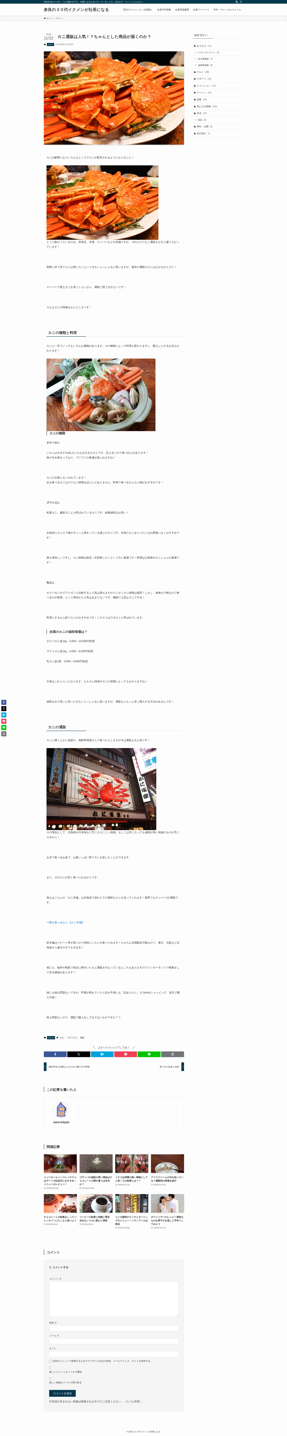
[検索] (241, 2)
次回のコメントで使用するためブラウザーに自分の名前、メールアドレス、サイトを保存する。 (103, 1361)
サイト (52, 1348)
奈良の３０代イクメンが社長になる (76, 10)
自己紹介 (203, 133)
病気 (202, 120)
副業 (202, 99)
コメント (55, 1278)
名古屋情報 (205, 59)
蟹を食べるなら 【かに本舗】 (66, 922)
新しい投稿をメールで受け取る (65, 1382)
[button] (55, 1054)
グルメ (50, 44)
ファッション (206, 85)
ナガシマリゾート (208, 52)
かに (62, 1038)
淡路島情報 (205, 65)
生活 (202, 113)
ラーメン (204, 92)
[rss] (237, 2)
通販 (82, 1038)
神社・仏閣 (204, 126)
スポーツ (204, 78)
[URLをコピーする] (172, 1054)
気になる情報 (207, 106)
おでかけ (204, 46)
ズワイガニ (72, 1038)
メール (54, 1335)
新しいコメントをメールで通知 (65, 1372)
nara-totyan (61, 1122)
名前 (53, 1322)
